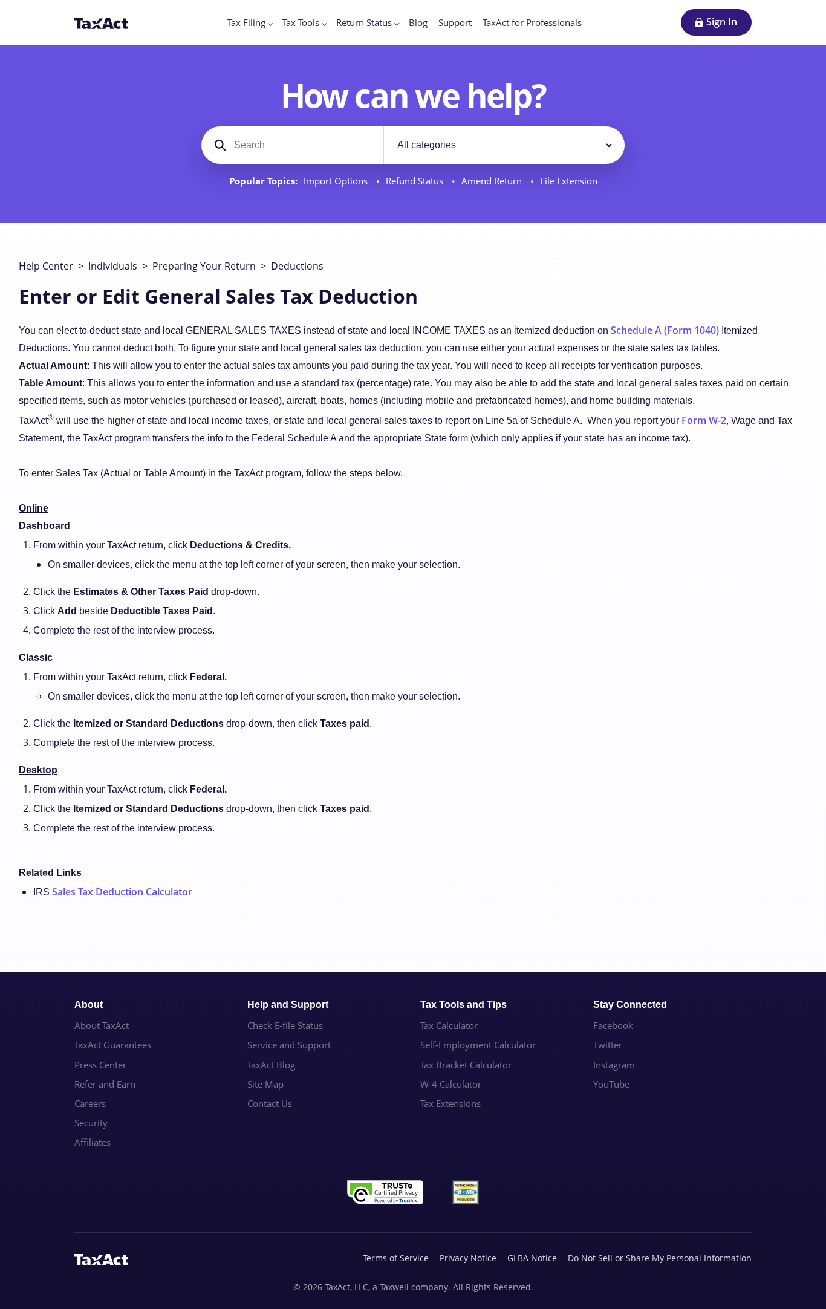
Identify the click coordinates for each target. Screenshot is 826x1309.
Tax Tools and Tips (463, 1004)
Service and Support (289, 1045)
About (88, 1004)
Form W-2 (703, 420)
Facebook (613, 1025)
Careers (90, 1103)
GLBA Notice (532, 1258)
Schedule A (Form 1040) (665, 330)
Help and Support (287, 1004)
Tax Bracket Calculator (466, 1065)
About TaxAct (101, 1025)
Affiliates (92, 1142)
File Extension (568, 181)
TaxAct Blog (271, 1065)
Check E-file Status (285, 1025)
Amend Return (492, 181)
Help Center (46, 266)
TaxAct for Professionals (532, 22)
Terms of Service (396, 1258)
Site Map (265, 1084)
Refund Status (416, 181)
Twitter (607, 1045)
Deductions (297, 266)
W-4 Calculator (450, 1084)
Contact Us (269, 1103)
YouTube (611, 1084)
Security (91, 1123)
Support (455, 22)
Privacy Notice (468, 1258)
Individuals (112, 266)
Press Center (100, 1065)
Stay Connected (630, 1004)
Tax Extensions (450, 1103)
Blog (418, 22)
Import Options (337, 181)
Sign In (721, 21)
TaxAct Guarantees (112, 1045)
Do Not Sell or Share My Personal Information (660, 1258)
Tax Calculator (449, 1025)
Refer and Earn (104, 1084)
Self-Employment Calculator (478, 1045)
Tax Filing (246, 22)
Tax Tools (300, 22)
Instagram (614, 1065)
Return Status (364, 22)
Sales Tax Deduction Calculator (122, 891)
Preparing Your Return (204, 266)
